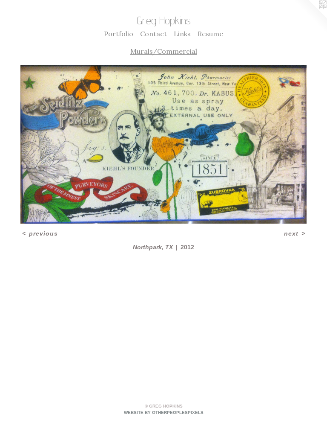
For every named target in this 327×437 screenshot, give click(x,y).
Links (182, 33)
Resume (210, 33)
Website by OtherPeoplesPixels (164, 412)
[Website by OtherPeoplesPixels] (310, 17)
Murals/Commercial (163, 51)
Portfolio (118, 33)
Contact (153, 33)
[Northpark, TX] (163, 144)
